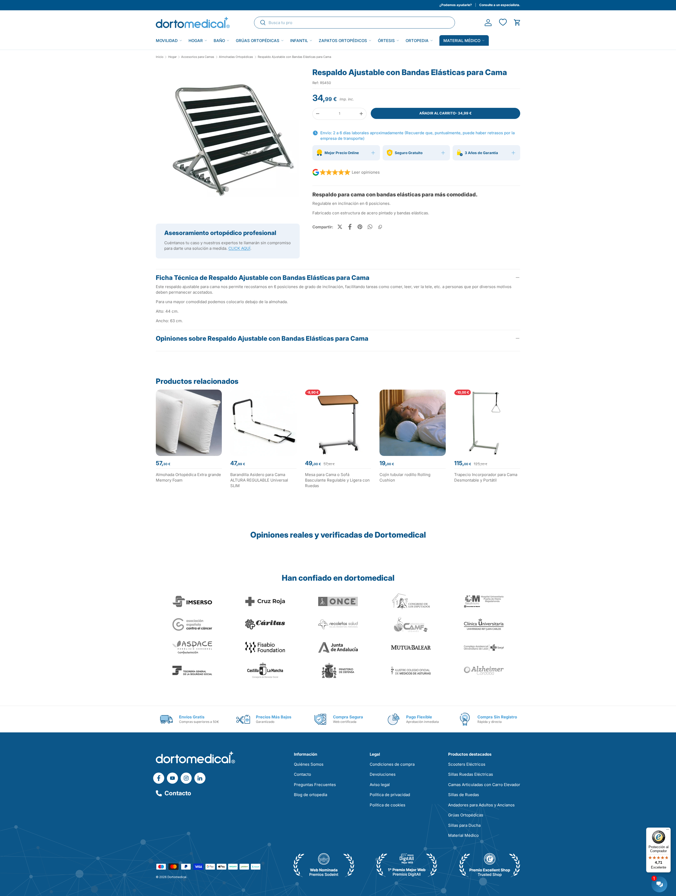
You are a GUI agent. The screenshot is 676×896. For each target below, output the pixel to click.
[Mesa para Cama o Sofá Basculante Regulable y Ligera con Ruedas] (338, 423)
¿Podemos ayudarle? (455, 5)
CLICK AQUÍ (239, 248)
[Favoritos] (502, 22)
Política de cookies (387, 804)
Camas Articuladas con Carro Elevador (484, 784)
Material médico (461, 40)
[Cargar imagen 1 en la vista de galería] (228, 139)
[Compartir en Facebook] (350, 227)
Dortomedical (176, 877)
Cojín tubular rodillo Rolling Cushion (404, 477)
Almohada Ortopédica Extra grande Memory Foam (188, 477)
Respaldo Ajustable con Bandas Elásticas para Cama (294, 57)
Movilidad (167, 40)
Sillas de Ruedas (463, 794)
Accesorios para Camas (197, 57)
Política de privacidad (390, 794)
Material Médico (463, 835)
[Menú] (667, 831)
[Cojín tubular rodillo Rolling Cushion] (412, 423)
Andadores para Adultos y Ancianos (481, 804)
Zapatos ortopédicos (343, 40)
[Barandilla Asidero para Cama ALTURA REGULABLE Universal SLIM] (263, 423)
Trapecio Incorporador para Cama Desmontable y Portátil (485, 477)
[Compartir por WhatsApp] (370, 227)
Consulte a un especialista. (499, 5)
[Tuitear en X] (340, 227)
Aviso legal (380, 784)
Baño (219, 40)
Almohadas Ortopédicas (236, 57)
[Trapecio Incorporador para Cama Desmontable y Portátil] (487, 423)
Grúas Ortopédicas (257, 40)
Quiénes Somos (308, 764)
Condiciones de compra (392, 764)
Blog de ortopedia (310, 794)
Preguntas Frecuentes (315, 784)
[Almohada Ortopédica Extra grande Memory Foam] (189, 423)
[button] (517, 22)
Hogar (196, 40)
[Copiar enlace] (380, 227)
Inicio (159, 57)
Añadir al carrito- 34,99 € (445, 113)
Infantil (299, 40)
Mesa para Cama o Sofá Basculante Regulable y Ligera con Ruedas (337, 480)
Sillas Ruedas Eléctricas (470, 774)
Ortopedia (417, 40)
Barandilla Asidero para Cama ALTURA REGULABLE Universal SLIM (259, 480)
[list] (227, 141)
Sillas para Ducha (464, 825)
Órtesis (386, 40)
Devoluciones (383, 774)
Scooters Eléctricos (466, 764)
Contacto (178, 793)
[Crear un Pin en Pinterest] (360, 227)
